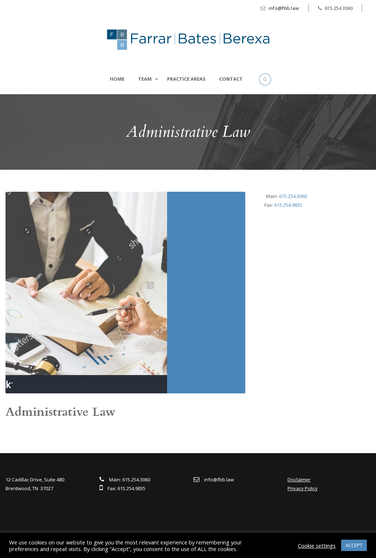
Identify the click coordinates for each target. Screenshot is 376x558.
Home (117, 79)
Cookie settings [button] (317, 545)
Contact (231, 79)
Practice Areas (186, 79)
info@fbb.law (283, 8)
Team (145, 79)
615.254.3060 (293, 196)
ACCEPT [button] (354, 545)
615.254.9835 (288, 205)
